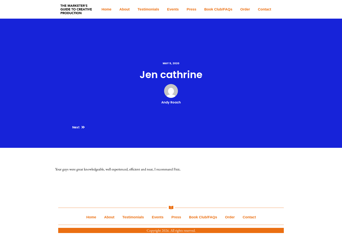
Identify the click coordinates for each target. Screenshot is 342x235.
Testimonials (148, 9)
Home (106, 9)
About (124, 9)
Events (173, 9)
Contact (264, 9)
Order (245, 9)
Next (76, 127)
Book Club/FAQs (218, 9)
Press (191, 9)
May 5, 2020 (171, 63)
